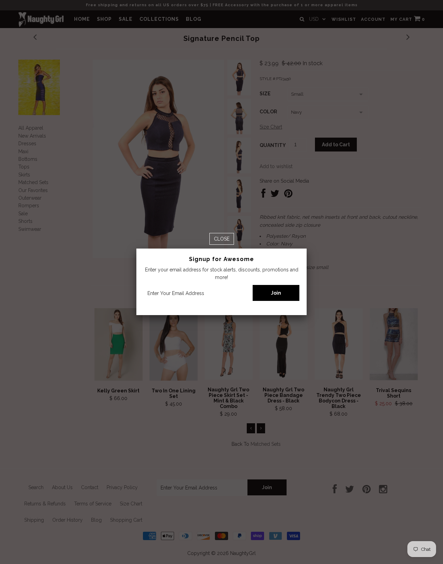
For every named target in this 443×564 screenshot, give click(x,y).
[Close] (221, 239)
